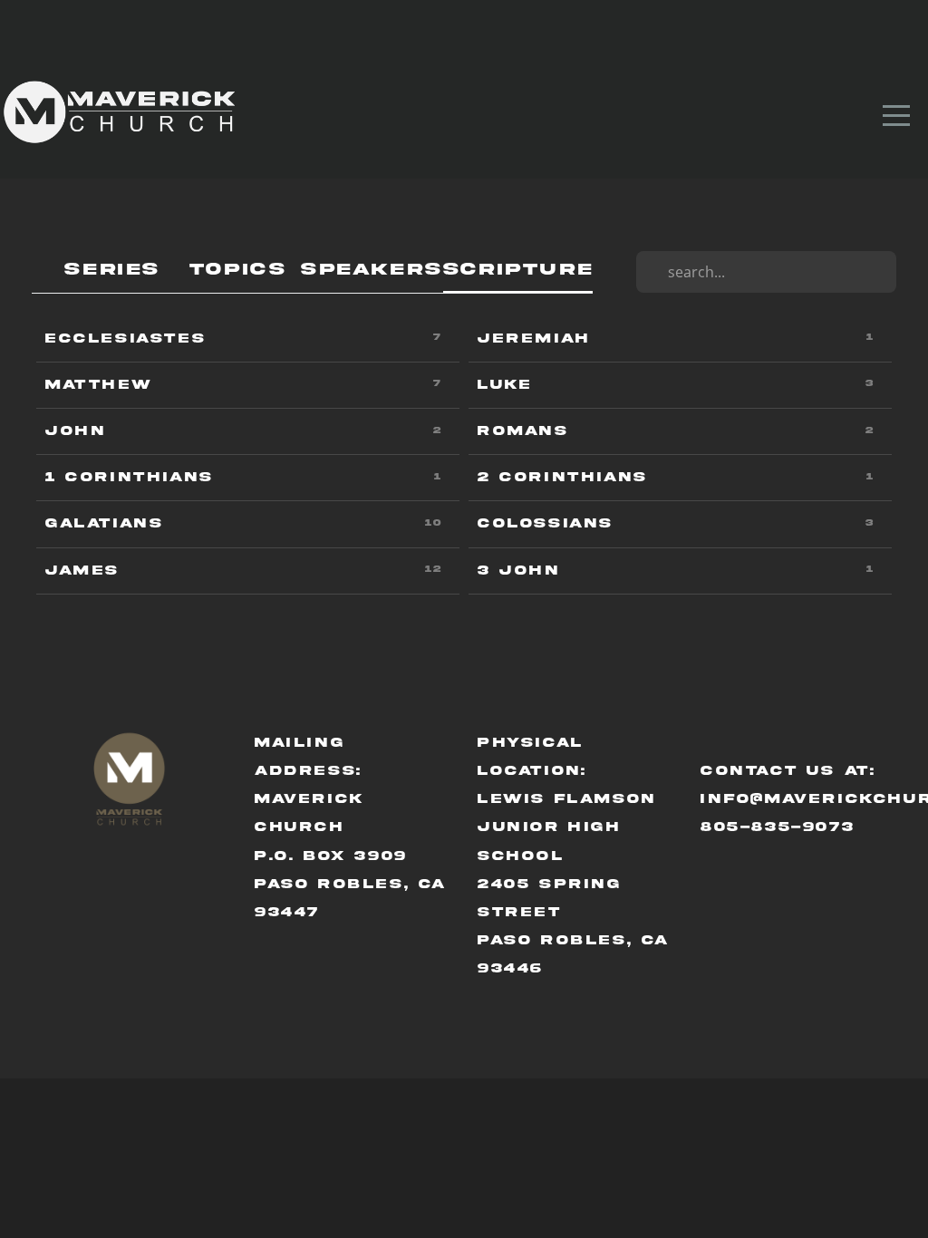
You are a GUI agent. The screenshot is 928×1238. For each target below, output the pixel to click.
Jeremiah (534, 338)
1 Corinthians (129, 477)
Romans (523, 431)
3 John (519, 570)
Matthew (98, 385)
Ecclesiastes (125, 338)
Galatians (104, 523)
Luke (504, 385)
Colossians (546, 523)
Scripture (518, 269)
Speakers (372, 269)
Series (112, 269)
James (82, 570)
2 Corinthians (563, 477)
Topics (238, 269)
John (75, 431)
